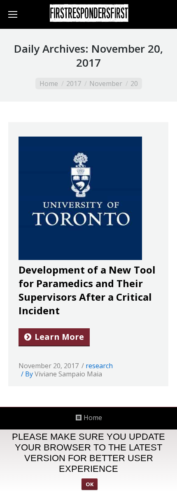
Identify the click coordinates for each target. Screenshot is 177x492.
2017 (73, 83)
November (105, 83)
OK (89, 484)
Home (49, 83)
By (63, 374)
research (99, 365)
